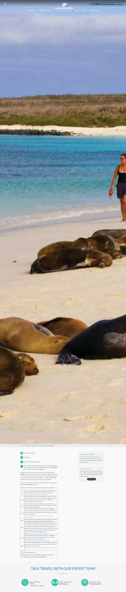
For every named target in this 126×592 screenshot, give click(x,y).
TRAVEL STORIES (94, 10)
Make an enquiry (91, 479)
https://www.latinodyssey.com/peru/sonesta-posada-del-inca (39, 503)
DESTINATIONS (30, 10)
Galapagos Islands (35, 445)
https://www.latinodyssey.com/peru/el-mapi (38, 533)
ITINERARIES (42, 445)
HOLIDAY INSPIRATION (45, 10)
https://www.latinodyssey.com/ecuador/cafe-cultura (37, 540)
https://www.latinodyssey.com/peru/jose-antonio (36, 494)
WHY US (83, 10)
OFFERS (76, 10)
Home (23, 445)
